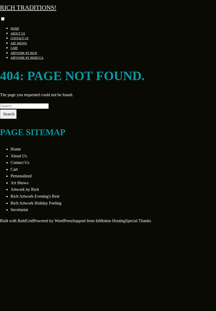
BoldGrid (25, 220)
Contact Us (19, 38)
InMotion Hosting (110, 220)
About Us (18, 33)
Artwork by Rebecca (27, 57)
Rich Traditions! (28, 7)
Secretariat (19, 209)
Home (15, 28)
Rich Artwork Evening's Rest (35, 196)
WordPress (63, 220)
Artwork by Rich (24, 53)
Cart (14, 48)
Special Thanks (138, 220)
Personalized (21, 176)
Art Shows (19, 43)
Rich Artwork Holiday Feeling (36, 203)
